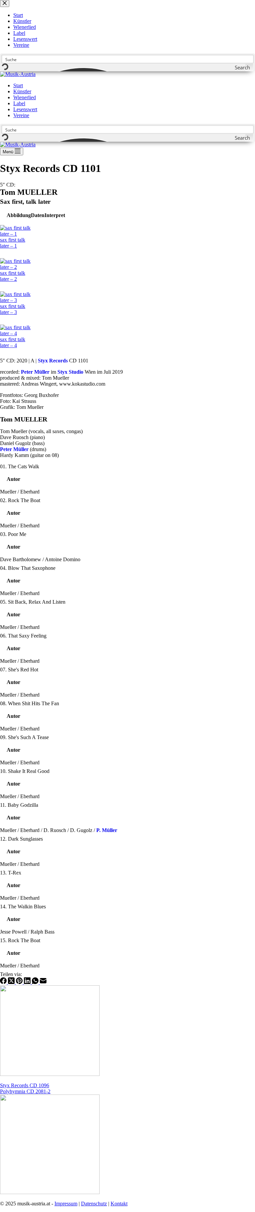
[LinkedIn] (28, 982)
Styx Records (53, 360)
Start (18, 85)
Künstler (22, 91)
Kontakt (119, 1203)
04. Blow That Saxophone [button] (27, 568)
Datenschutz (94, 1203)
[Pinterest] (20, 982)
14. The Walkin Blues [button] (23, 906)
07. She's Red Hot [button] (19, 669)
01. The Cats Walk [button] (19, 466)
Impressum (65, 1203)
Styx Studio (70, 372)
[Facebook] (4, 982)
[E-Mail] (43, 982)
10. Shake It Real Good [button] (24, 771)
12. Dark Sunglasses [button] (21, 839)
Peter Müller (35, 372)
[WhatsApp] (36, 982)
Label (19, 103)
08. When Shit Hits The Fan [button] (29, 703)
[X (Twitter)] (12, 982)
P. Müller (106, 830)
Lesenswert (25, 109)
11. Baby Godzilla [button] (19, 805)
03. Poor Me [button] (13, 534)
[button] (19, 215)
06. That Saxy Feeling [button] (23, 636)
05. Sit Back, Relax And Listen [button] (32, 602)
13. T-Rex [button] (10, 872)
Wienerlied (24, 97)
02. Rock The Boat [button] (20, 500)
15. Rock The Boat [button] (20, 940)
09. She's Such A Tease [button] (24, 737)
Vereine (21, 115)
